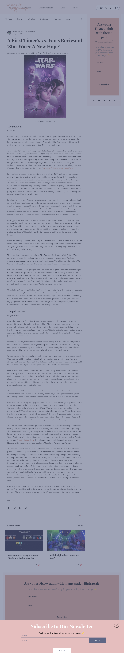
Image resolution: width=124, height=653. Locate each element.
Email (24, 632)
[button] (116, 621)
